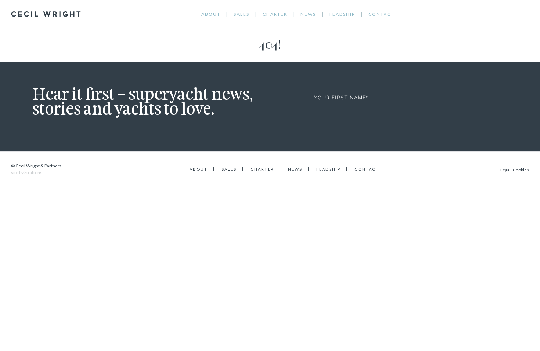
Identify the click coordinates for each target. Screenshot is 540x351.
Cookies (521, 170)
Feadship (342, 14)
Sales (241, 14)
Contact (381, 14)
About (210, 14)
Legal (505, 170)
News (308, 14)
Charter (275, 14)
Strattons (33, 172)
